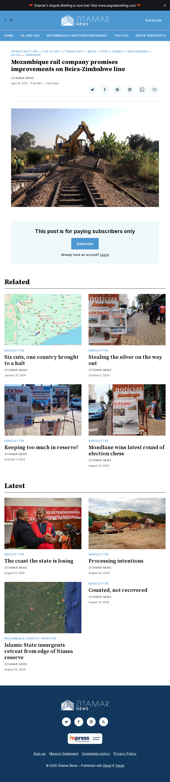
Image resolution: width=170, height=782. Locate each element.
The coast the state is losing (38, 561)
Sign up (40, 753)
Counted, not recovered (118, 590)
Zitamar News (22, 78)
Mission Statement (63, 753)
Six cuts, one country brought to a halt (41, 360)
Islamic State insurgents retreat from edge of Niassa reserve (38, 651)
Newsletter (14, 350)
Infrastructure (24, 51)
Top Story (51, 51)
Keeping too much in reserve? (41, 447)
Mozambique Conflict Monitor (30, 638)
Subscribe (153, 20)
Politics (122, 35)
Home (8, 35)
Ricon (16, 55)
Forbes (117, 51)
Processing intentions (116, 561)
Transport (74, 51)
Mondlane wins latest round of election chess (126, 450)
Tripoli (119, 765)
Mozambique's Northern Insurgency (77, 35)
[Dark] (6, 20)
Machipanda (138, 51)
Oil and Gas (30, 35)
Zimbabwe (33, 55)
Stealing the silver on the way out (125, 360)
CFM (104, 51)
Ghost (107, 765)
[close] (164, 5)
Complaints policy (96, 753)
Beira (92, 51)
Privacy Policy (125, 753)
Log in (104, 255)
